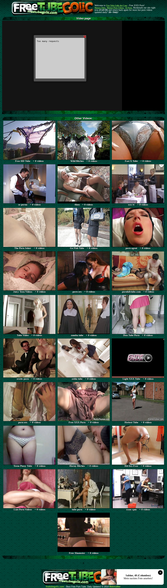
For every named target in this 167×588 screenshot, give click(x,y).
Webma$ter (115, 587)
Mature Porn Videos (115, 8)
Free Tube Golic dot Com (116, 5)
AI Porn (128, 8)
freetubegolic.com (55, 587)
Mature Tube (100, 8)
